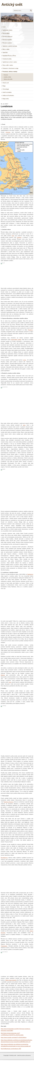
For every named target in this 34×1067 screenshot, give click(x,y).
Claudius (19, 237)
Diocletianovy (4, 857)
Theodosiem (4, 946)
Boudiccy (30, 329)
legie (13, 235)
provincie (8, 132)
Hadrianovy (30, 574)
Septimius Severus (8, 802)
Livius (24, 360)
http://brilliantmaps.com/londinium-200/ (11, 1048)
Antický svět (7, 1)
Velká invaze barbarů (10, 980)
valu (10, 682)
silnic (24, 425)
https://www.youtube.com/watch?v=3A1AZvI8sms (13, 1037)
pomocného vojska (16, 339)
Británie (3, 675)
